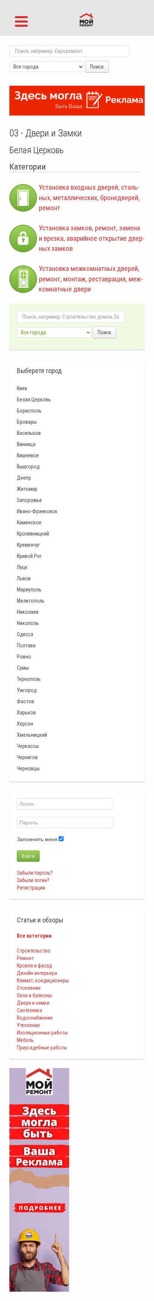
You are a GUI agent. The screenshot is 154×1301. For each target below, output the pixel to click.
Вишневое (28, 455)
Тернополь (29, 679)
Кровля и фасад (34, 966)
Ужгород (27, 690)
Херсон (25, 724)
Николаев (27, 612)
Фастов (25, 701)
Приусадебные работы (42, 1048)
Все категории (34, 936)
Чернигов (27, 757)
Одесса (25, 634)
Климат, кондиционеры (43, 980)
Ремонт (25, 958)
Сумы (23, 668)
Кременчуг (28, 545)
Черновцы (28, 768)
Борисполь (29, 411)
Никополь (28, 623)
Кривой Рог (29, 556)
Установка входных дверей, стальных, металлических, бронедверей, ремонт (89, 197)
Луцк (22, 567)
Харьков (26, 713)
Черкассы (28, 746)
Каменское (29, 522)
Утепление (28, 1025)
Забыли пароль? (35, 873)
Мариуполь (29, 590)
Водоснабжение (35, 1018)
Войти (28, 856)
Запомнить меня (37, 839)
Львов (24, 578)
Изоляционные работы (42, 1033)
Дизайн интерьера (37, 973)
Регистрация (31, 888)
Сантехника (29, 1010)
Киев (22, 388)
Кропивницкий (33, 534)
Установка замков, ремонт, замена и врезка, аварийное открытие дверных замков (92, 238)
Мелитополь (30, 601)
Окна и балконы (34, 995)
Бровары (27, 422)
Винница (26, 444)
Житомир (27, 489)
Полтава (26, 645)
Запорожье (29, 500)
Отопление (29, 988)
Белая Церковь (34, 399)
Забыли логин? (33, 880)
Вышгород (28, 467)
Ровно (24, 657)
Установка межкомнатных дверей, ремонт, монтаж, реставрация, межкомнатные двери (91, 278)
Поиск (97, 67)
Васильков (29, 433)
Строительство (33, 951)
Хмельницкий (32, 735)
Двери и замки (33, 1003)
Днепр (24, 478)
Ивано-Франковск (37, 511)
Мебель (25, 1040)
